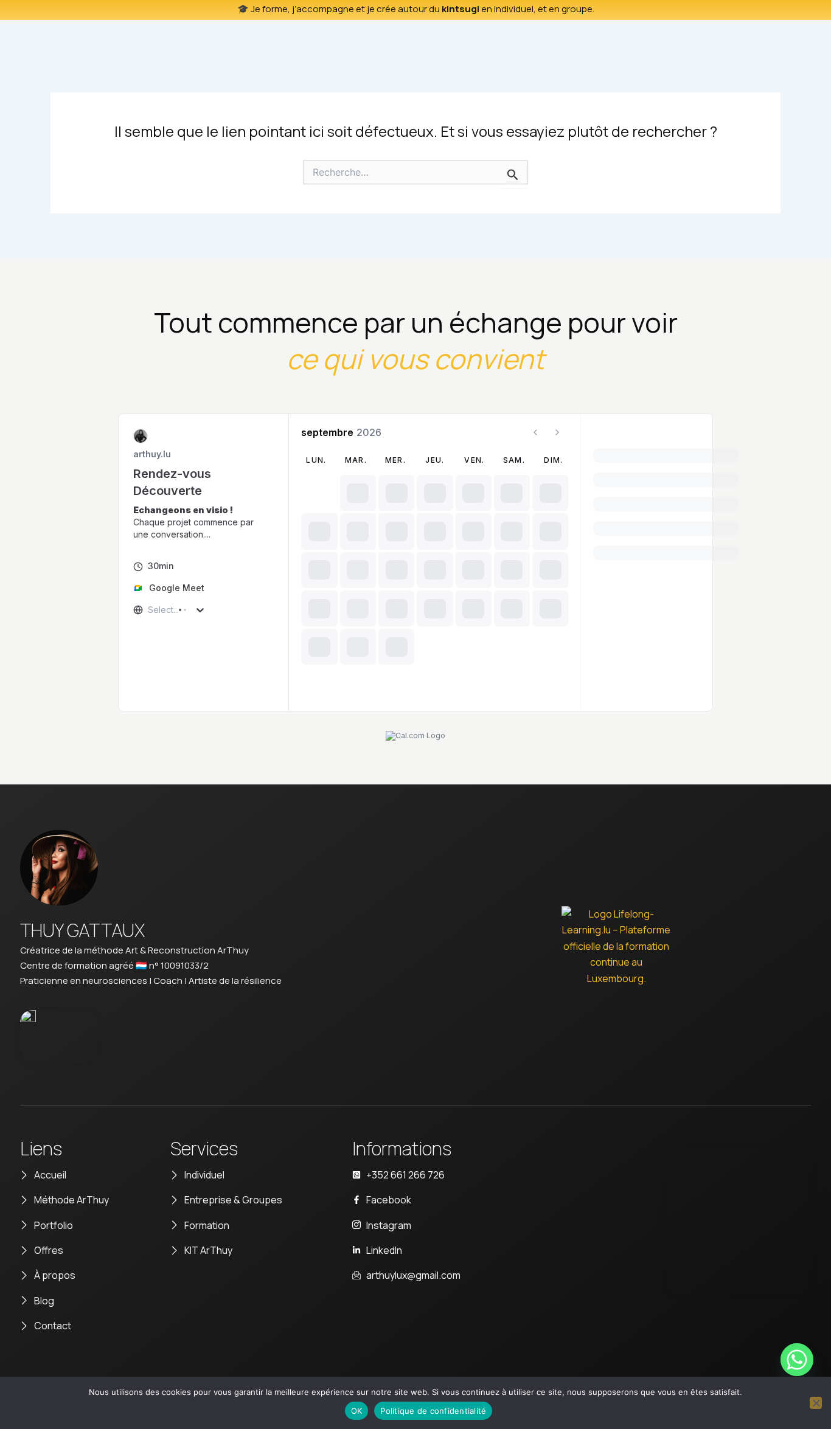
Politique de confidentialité (433, 1411)
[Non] (816, 1403)
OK (357, 1411)
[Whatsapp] (797, 1359)
